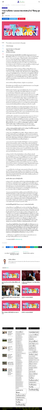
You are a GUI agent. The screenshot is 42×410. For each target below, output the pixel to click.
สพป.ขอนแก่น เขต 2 (18, 338)
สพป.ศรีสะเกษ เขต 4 (18, 368)
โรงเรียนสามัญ (20, 405)
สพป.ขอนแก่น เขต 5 (19, 339)
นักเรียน (31, 354)
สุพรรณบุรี (34, 365)
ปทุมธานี (30, 356)
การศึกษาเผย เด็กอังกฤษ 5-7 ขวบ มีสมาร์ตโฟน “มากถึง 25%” (31, 283)
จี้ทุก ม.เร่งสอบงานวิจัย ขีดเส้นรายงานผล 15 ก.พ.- (10, 313)
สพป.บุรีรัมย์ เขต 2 (18, 354)
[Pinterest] (3, 54)
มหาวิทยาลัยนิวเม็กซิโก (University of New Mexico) (10, 341)
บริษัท (17, 408)
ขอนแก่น (31, 339)
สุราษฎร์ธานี (31, 367)
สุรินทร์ (35, 367)
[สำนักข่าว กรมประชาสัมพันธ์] (31, 290)
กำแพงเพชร (34, 336)
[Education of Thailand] (21, 2)
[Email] (3, 57)
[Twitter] (3, 48)
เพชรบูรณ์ (30, 375)
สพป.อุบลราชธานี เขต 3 (19, 384)
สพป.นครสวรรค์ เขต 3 (19, 351)
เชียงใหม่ (35, 374)
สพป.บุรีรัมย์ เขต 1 (23, 353)
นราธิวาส (30, 352)
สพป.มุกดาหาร (18, 359)
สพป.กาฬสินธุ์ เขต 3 (18, 335)
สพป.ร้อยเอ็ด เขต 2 (19, 362)
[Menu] (3, 2)
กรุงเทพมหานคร (34, 332)
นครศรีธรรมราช (32, 348)
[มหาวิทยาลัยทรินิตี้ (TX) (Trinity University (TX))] (4, 363)
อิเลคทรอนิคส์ (25, 409)
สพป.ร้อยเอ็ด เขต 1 (18, 360)
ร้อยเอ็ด (30, 361)
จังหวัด (32, 409)
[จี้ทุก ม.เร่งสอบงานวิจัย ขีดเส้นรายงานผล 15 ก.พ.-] (11, 306)
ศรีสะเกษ (31, 363)
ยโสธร (35, 359)
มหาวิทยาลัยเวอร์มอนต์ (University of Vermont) (10, 333)
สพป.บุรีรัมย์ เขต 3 (18, 356)
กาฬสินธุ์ (30, 336)
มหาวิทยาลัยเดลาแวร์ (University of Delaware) (10, 356)
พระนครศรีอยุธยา (31, 358)
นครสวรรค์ (31, 349)
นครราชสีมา (32, 346)
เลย (33, 375)
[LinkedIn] (3, 51)
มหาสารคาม (31, 359)
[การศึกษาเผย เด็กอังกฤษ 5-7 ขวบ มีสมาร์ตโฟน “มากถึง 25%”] (31, 275)
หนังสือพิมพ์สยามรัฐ (18, 239)
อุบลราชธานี (32, 371)
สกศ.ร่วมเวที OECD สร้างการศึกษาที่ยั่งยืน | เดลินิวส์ (11, 283)
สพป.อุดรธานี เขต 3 (18, 380)
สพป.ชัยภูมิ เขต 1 (18, 341)
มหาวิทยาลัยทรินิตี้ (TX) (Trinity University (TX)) (10, 363)
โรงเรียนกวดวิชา (20, 395)
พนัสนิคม (33, 408)
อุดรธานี (30, 369)
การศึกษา (35, 335)
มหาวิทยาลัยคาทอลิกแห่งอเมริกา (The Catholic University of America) (10, 371)
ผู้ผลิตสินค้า (37, 408)
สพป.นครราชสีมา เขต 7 (19, 347)
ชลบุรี (30, 343)
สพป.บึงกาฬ (17, 353)
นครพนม (36, 343)
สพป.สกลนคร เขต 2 (19, 369)
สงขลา (30, 365)
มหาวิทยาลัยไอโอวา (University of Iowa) (10, 348)
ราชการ (29, 409)
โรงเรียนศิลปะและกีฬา (20, 397)
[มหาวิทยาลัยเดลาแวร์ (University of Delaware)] (4, 355)
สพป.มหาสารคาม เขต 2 (19, 357)
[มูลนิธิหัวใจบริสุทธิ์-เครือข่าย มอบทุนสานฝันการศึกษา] (11, 290)
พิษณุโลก (36, 358)
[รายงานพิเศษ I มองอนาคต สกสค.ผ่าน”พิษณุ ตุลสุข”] (21, 30)
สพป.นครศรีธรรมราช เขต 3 (19, 350)
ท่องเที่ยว (29, 408)
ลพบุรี (34, 361)
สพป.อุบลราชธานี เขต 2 (19, 383)
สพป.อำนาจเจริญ (18, 377)
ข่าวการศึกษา (19, 332)
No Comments (14, 15)
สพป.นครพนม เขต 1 (19, 344)
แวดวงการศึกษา (19, 391)
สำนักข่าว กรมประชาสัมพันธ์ (27, 297)
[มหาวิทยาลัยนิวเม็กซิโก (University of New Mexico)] (4, 340)
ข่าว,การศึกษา (4, 242)
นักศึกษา (35, 352)
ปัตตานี (33, 356)
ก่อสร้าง (23, 408)
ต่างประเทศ (18, 333)
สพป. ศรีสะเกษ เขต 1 (19, 365)
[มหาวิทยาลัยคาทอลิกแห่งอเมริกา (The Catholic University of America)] (4, 369)
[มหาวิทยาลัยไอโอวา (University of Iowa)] (4, 347)
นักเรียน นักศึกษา (7, 15)
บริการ (26, 408)
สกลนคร (35, 363)
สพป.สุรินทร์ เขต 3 (18, 374)
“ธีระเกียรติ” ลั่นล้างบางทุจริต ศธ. (28, 253)
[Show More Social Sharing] (27, 19)
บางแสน (38, 409)
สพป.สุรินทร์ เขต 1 (18, 371)
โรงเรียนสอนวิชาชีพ (19, 401)
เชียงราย (30, 374)
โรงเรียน (31, 378)
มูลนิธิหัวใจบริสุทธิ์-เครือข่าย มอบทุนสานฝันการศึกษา (11, 298)
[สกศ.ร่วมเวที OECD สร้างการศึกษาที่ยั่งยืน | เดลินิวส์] (11, 275)
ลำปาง (37, 361)
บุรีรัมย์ (36, 354)
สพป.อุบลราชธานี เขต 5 (19, 386)
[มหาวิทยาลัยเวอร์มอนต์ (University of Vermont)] (4, 332)
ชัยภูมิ (33, 343)
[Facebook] (3, 46)
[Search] (39, 2)
